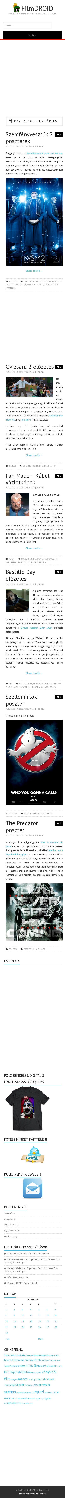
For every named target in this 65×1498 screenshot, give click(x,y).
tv (32, 1399)
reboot (36, 813)
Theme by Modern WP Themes (32, 1493)
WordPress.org (10, 1236)
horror (7, 1366)
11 (31, 1315)
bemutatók (54, 1355)
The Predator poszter (22, 826)
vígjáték (47, 1398)
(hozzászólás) (12, 1230)
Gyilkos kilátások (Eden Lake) (36, 627)
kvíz (60, 1366)
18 (31, 1321)
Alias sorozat (22, 1277)
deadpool (38, 559)
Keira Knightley (18, 562)
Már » (40, 1339)
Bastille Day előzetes (20, 575)
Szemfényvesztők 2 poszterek (29, 138)
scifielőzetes (25, 1392)
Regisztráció (9, 1213)
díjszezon (48, 1360)
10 (23, 1315)
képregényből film (17, 1372)
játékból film (52, 1366)
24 (23, 1327)
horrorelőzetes (17, 1365)
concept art (26, 559)
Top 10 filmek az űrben (39, 1253)
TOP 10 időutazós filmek (26, 1283)
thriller (13, 1398)
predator (28, 949)
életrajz (30, 1403)
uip (41, 1398)
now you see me (18, 284)
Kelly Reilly (34, 687)
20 (48, 1321)
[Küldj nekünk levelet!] (33, 1188)
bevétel (8, 1360)
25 (31, 1327)
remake (46, 1385)
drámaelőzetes (34, 1360)
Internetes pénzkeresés (17, 1253)
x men (24, 1403)
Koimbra (40, 146)
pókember (29, 1385)
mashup (32, 1379)
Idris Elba (10, 687)
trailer (12, 466)
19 (39, 1321)
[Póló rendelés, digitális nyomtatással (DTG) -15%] (27, 1108)
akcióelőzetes (25, 684)
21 (56, 1321)
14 (56, 1315)
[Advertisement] (32, 73)
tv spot (37, 1398)
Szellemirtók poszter (21, 700)
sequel (47, 284)
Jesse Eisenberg (47, 281)
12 (39, 1315)
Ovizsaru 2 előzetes (30, 366)
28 (56, 1327)
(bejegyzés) (11, 1224)
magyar (14, 1379)
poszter (13, 281)
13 (48, 1315)
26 (39, 1327)
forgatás (56, 1360)
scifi (18, 1393)
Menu (32, 35)
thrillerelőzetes (24, 1398)
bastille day (55, 684)
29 (6, 1333)
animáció (30, 1355)
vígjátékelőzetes (12, 1402)
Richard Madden (48, 687)
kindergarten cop (47, 466)
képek (11, 559)
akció (9, 1355)
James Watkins (22, 687)
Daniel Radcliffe (31, 281)
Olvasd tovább (34, 270)
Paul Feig (28, 813)
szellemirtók (46, 813)
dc (15, 1360)
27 (48, 1327)
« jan (7, 1339)
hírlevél (31, 1365)
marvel (23, 1379)
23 (15, 1327)
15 (6, 1321)
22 (6, 1327)
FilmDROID (37, 8)
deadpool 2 (48, 559)
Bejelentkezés (10, 1219)
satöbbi (10, 1392)
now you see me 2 (35, 284)
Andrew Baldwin (41, 684)
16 (15, 1321)
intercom (41, 1365)
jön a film (26, 419)
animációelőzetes (42, 1355)
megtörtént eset (45, 1379)
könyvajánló (35, 1372)
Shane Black (39, 949)
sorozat (49, 1392)
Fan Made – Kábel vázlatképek (28, 479)
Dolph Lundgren (30, 466)
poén (21, 1385)
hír (10, 684)
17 (23, 1321)
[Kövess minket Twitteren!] (33, 1155)
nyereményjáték (11, 1385)
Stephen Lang (40, 562)
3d (5, 1355)
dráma (20, 1360)
